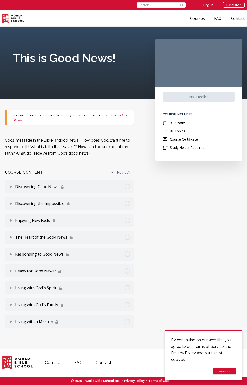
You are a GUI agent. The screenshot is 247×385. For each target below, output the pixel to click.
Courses (197, 18)
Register (233, 5)
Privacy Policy (134, 381)
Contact (238, 18)
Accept (224, 371)
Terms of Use (158, 381)
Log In (208, 5)
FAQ (217, 18)
